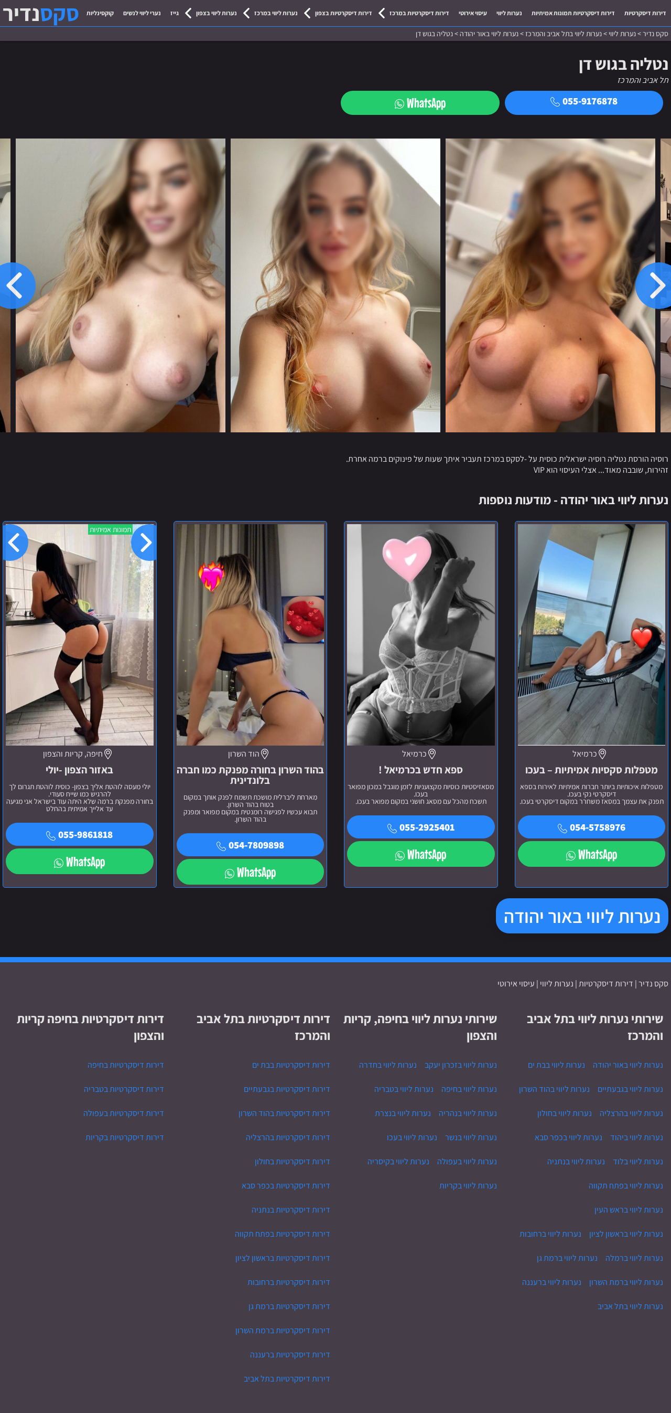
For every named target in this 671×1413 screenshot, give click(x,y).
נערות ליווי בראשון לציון (626, 1233)
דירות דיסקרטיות (645, 13)
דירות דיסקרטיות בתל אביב (287, 1378)
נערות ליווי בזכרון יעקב (461, 1064)
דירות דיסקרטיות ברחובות (288, 1282)
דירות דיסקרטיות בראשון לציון (282, 1257)
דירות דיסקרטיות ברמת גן (289, 1306)
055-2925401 (426, 827)
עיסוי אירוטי (473, 13)
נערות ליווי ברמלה (634, 1257)
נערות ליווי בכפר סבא (568, 1137)
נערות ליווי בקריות (468, 1185)
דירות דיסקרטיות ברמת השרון (282, 1330)
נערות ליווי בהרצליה (631, 1113)
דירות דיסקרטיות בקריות (124, 1137)
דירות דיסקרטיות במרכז (419, 13)
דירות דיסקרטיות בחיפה (126, 1064)
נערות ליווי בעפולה (467, 1161)
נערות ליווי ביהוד (636, 1137)
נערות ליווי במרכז (276, 13)
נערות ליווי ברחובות (550, 1233)
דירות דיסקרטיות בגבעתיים (287, 1089)
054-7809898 (256, 844)
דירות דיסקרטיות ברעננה (290, 1354)
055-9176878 (590, 100)
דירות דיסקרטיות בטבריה (124, 1089)
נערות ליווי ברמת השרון (626, 1282)
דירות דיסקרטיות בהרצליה (288, 1137)
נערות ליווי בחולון (564, 1113)
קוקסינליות (100, 13)
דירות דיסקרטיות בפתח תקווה (282, 1233)
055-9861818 (85, 834)
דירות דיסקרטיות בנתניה (291, 1209)
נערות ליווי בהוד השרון (554, 1089)
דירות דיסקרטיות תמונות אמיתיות (573, 13)
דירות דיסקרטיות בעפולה (123, 1113)
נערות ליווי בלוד (638, 1161)
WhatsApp (426, 102)
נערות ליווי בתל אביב (630, 1306)
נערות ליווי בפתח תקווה (626, 1185)
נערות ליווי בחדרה (388, 1064)
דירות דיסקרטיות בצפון (343, 13)
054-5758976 (597, 827)
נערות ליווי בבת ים (556, 1064)
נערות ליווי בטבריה (404, 1089)
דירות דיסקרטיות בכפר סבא (286, 1185)
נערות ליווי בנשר (471, 1137)
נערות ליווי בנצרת (403, 1113)
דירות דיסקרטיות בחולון (292, 1161)
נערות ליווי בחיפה (469, 1089)
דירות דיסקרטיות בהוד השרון (284, 1113)
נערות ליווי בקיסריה (398, 1161)
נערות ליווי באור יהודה (582, 916)
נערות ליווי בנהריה (468, 1113)
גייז (174, 13)
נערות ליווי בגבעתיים (630, 1089)
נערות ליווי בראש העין (628, 1209)
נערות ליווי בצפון (216, 13)
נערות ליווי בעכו (412, 1137)
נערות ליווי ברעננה (551, 1282)
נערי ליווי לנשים (142, 13)
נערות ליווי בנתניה (576, 1161)
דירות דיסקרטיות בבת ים (291, 1064)
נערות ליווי (509, 13)
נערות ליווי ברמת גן (567, 1257)
